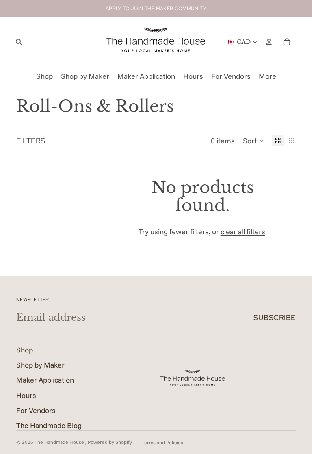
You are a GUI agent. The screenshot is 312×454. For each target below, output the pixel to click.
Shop (24, 350)
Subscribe (275, 317)
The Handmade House (60, 442)
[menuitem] (267, 76)
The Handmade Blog (49, 425)
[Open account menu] (269, 42)
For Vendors (36, 410)
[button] (253, 140)
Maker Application (45, 380)
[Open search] (19, 42)
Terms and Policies (162, 442)
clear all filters (243, 231)
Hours (26, 395)
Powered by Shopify (110, 442)
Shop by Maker (40, 365)
